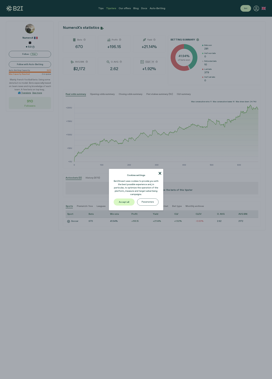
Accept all (124, 202)
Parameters (148, 202)
